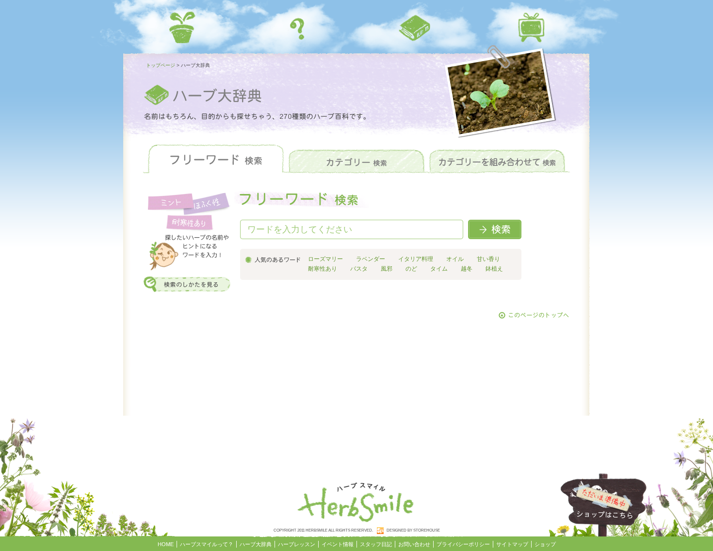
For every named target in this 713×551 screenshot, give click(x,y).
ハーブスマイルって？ (298, 27)
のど (411, 268)
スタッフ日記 (376, 544)
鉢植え (494, 268)
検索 (494, 229)
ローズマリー (325, 259)
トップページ (160, 65)
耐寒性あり (322, 268)
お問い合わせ (414, 544)
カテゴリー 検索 (356, 159)
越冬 (466, 268)
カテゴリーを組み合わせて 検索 (497, 159)
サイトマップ (512, 544)
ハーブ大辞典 (414, 27)
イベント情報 (338, 544)
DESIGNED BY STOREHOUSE (413, 530)
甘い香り (488, 259)
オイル (455, 259)
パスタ (359, 268)
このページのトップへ (534, 315)
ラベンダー (370, 259)
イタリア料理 (415, 259)
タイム (439, 268)
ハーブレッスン (531, 27)
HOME (182, 27)
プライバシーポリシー (463, 544)
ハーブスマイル (356, 500)
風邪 (386, 268)
